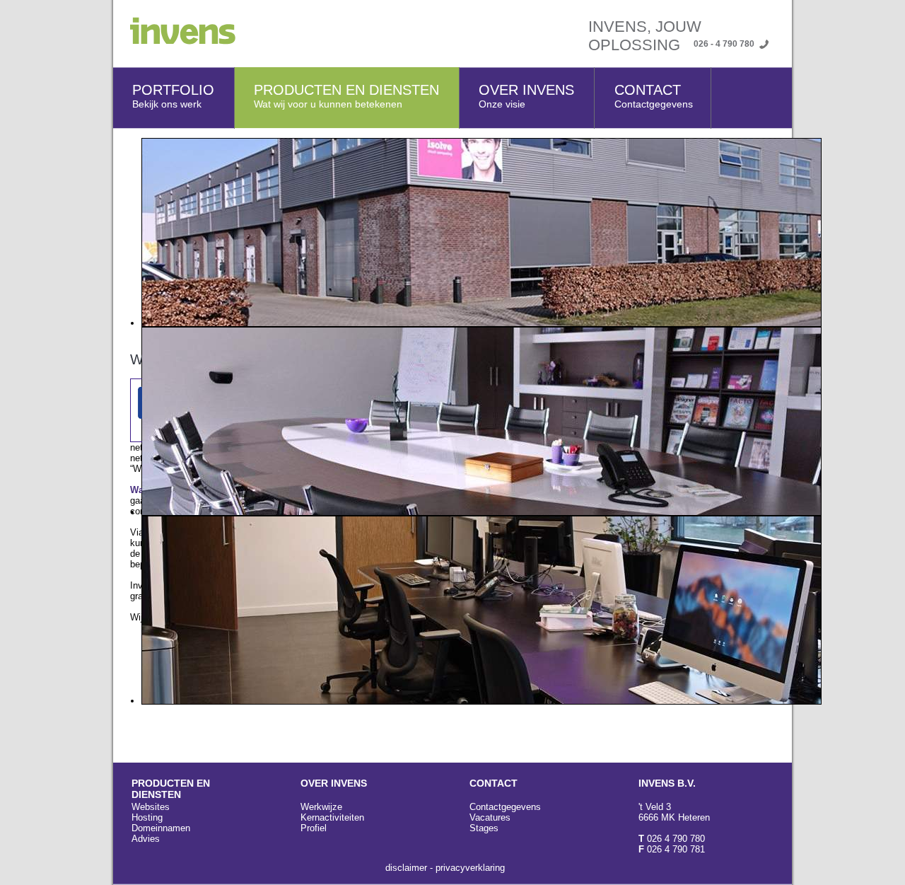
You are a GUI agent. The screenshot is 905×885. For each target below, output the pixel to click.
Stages (483, 828)
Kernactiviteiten (332, 817)
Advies (146, 838)
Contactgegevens (505, 807)
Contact (653, 96)
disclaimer (406, 867)
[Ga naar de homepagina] (174, 41)
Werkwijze (321, 807)
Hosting (147, 817)
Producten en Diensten (346, 96)
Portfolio (173, 96)
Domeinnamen (161, 828)
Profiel (313, 828)
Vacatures (489, 817)
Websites (151, 807)
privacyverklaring (470, 867)
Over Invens (526, 96)
